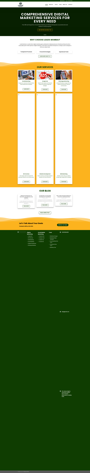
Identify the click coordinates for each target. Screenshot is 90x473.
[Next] (87, 22)
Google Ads (30, 236)
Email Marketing (31, 241)
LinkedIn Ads (41, 239)
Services (51, 4)
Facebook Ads (41, 236)
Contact (70, 4)
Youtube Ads (41, 241)
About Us (65, 4)
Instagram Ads (41, 237)
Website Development (32, 243)
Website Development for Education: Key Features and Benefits (26, 197)
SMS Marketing (31, 239)
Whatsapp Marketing (32, 245)
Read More (26, 206)
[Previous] (3, 22)
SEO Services (30, 237)
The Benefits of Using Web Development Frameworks (45, 196)
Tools (56, 4)
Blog (60, 4)
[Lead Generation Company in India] (23, 4)
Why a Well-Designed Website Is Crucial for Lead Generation (63, 196)
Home (46, 4)
